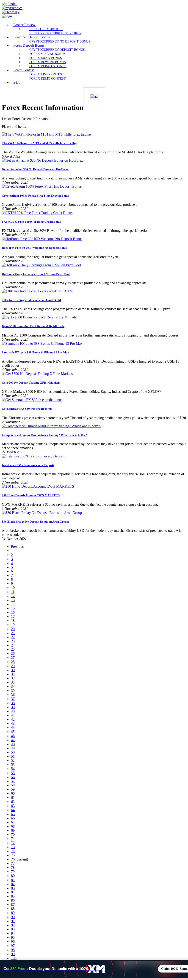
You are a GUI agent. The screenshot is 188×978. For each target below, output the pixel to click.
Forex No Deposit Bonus (31, 37)
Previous (17, 546)
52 (13, 760)
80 (13, 876)
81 (13, 880)
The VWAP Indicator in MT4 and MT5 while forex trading (39, 143)
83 (13, 888)
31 (13, 674)
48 (13, 744)
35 (13, 690)
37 (13, 699)
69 (13, 830)
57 (13, 781)
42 (13, 719)
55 (13, 773)
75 (13, 855)
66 (13, 818)
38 (13, 703)
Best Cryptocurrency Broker (55, 33)
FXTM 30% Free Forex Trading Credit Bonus (31, 221)
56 (13, 777)
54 (13, 769)
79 (13, 872)
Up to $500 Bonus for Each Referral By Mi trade (33, 326)
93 (13, 929)
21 (13, 633)
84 (13, 892)
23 (13, 641)
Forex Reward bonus (47, 62)
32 (13, 678)
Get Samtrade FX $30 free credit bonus (27, 408)
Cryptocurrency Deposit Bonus (57, 49)
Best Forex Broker (46, 29)
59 (13, 789)
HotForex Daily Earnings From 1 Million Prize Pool (36, 274)
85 (13, 896)
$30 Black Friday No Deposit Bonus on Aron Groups (35, 521)
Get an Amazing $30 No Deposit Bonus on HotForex (35, 169)
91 (13, 921)
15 (13, 608)
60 (13, 793)
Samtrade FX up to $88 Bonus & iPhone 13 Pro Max (35, 352)
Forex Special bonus (47, 54)
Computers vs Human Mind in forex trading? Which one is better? (44, 435)
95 (13, 937)
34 (13, 686)
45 (13, 732)
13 (13, 600)
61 (13, 797)
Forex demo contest (47, 78)
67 (13, 822)
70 (13, 834)
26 (13, 653)
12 (13, 596)
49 (13, 748)
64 (13, 810)
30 (13, 670)
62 (13, 802)
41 (13, 715)
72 (13, 843)
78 (13, 867)
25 (13, 649)
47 (13, 740)
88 (13, 909)
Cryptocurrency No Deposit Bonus (59, 41)
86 (13, 900)
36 (13, 695)
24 (13, 645)
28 (13, 662)
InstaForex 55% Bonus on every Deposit (28, 465)
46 (13, 736)
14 (13, 604)
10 (13, 588)
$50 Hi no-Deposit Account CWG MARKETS (31, 495)
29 (13, 666)
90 (13, 917)
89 (13, 913)
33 (13, 682)
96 (13, 941)
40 (13, 711)
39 (13, 707)
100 (14, 958)
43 (13, 723)
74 (13, 851)
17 (13, 616)
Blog (16, 82)
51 (13, 756)
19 (13, 625)
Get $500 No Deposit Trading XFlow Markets (31, 382)
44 (13, 727)
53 (13, 765)
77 (13, 863)
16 (13, 612)
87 (13, 904)
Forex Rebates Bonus (47, 66)
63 (13, 806)
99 (13, 954)
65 (13, 814)
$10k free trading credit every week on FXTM (31, 300)
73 (13, 847)
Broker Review (24, 25)
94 (13, 933)
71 (13, 839)
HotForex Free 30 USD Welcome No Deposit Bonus (34, 247)
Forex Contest (23, 70)
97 (13, 946)
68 (13, 826)
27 (13, 658)
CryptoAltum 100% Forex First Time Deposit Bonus (35, 195)
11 (12, 592)
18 (13, 621)
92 (13, 925)
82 (13, 884)
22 (13, 637)
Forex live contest (46, 74)
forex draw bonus (45, 58)
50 (13, 752)
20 (13, 629)
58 (13, 785)
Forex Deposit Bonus (28, 45)
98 (13, 950)
